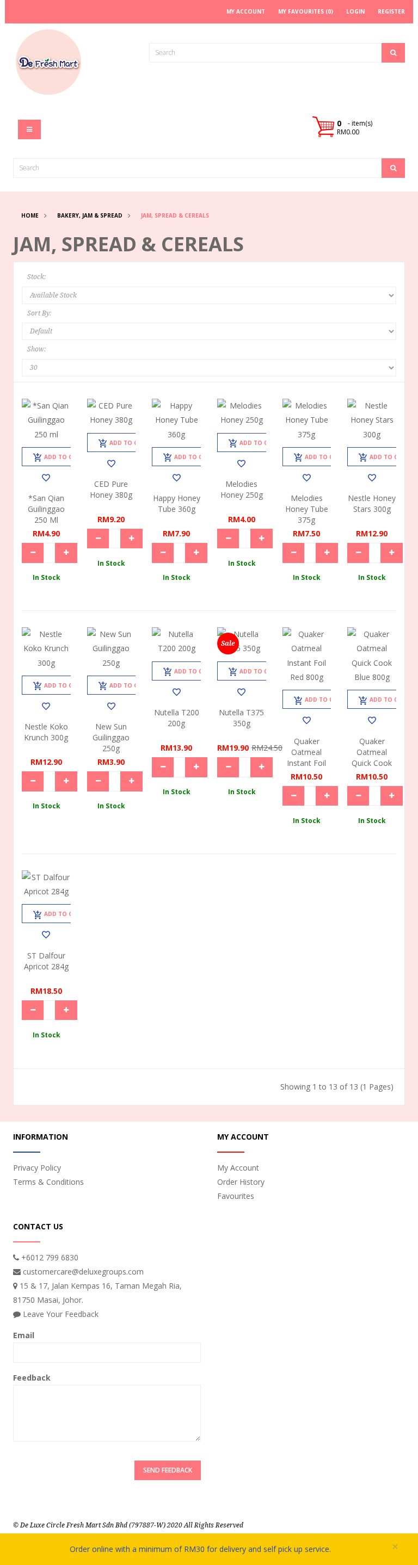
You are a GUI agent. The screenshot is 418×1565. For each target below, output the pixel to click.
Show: (36, 349)
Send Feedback (167, 1470)
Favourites (235, 1196)
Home (30, 215)
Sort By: (39, 313)
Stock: (36, 277)
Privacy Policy (37, 1167)
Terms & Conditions (48, 1182)
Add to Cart (64, 457)
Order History (241, 1182)
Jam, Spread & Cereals (175, 215)
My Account (238, 1167)
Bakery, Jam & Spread (89, 215)
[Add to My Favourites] (46, 478)
